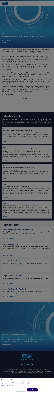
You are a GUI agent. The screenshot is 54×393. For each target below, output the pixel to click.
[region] (27, 385)
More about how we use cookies (7, 385)
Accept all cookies (32, 390)
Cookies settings (20, 390)
